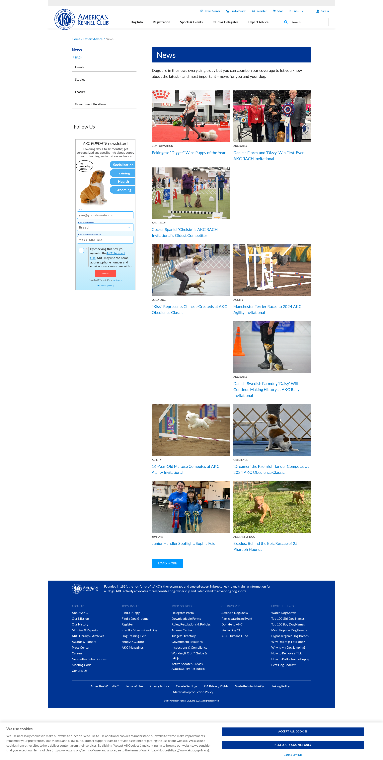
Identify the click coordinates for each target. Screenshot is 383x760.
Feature (80, 92)
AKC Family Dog (244, 536)
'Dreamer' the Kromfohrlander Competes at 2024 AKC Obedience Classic (271, 469)
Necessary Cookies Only (292, 744)
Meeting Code (81, 665)
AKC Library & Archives (88, 636)
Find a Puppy (238, 11)
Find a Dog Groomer (136, 618)
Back (78, 57)
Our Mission (80, 618)
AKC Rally (240, 145)
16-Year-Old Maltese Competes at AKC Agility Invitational (185, 469)
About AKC (80, 613)
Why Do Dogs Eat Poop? (288, 641)
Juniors (157, 536)
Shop (280, 11)
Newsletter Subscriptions (89, 659)
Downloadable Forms (186, 618)
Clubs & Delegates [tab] (225, 22)
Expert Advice (93, 39)
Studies (80, 79)
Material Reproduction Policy (193, 692)
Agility (238, 299)
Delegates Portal (183, 613)
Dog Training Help (134, 636)
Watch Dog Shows (283, 613)
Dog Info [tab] (137, 22)
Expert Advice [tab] (258, 22)
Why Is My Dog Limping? (288, 647)
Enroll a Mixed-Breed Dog (139, 630)
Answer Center (182, 630)
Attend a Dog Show (234, 613)
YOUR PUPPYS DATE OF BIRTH (89, 234)
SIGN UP (105, 273)
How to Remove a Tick (286, 653)
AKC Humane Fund (234, 636)
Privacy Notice (159, 686)
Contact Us (79, 670)
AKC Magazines (133, 647)
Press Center (81, 647)
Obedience (159, 299)
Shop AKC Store (133, 641)
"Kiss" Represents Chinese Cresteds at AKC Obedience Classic (189, 309)
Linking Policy (280, 686)
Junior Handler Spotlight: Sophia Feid (183, 543)
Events (79, 67)
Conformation (162, 145)
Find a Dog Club (232, 630)
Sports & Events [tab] (191, 22)
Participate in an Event (236, 618)
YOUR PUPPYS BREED (86, 222)
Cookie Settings (293, 754)
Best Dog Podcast (283, 665)
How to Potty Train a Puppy (290, 659)
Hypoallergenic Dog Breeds (290, 636)
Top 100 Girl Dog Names (288, 618)
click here (117, 279)
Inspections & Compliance (189, 647)
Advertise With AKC (105, 686)
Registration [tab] (161, 22)
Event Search (212, 11)
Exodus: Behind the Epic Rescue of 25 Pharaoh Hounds (265, 546)
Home (76, 39)
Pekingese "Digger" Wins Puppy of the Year (189, 152)
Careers (77, 653)
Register (262, 11)
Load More (167, 563)
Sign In (325, 11)
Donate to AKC (232, 624)
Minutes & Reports (85, 630)
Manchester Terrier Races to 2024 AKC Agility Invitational (267, 309)
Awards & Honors (84, 641)
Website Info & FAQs (249, 686)
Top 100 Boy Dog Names (288, 624)
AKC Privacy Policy (105, 285)
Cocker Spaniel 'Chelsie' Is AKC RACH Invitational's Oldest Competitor (185, 232)
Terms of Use (134, 686)
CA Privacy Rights (216, 686)
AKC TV (298, 11)
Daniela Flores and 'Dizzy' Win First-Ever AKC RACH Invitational (268, 155)
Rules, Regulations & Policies (191, 624)
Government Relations (90, 104)
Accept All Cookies (293, 731)
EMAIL (80, 210)
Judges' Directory (184, 636)
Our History (80, 624)
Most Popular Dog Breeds (289, 630)
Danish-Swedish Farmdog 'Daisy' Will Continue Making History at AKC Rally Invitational (266, 389)
